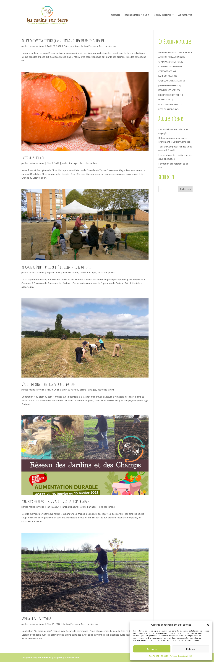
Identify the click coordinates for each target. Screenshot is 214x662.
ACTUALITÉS (185, 15)
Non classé (164, 99)
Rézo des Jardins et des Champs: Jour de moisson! (49, 384)
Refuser (190, 649)
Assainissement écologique (173, 52)
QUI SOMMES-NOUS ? (136, 15)
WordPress (73, 657)
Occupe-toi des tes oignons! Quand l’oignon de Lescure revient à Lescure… (63, 40)
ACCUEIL (115, 15)
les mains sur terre (34, 46)
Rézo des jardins (107, 46)
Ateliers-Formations (169, 57)
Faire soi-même (72, 46)
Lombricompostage (168, 95)
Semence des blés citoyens (36, 618)
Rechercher (185, 189)
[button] (207, 624)
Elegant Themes (41, 657)
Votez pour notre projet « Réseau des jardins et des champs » (55, 501)
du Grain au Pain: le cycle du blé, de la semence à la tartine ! (56, 267)
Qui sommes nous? (168, 104)
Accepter (152, 649)
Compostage (165, 71)
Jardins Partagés (89, 46)
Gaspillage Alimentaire (170, 80)
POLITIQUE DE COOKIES (158, 656)
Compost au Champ (168, 66)
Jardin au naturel (70, 389)
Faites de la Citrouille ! (34, 157)
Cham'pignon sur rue (169, 61)
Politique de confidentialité (181, 656)
